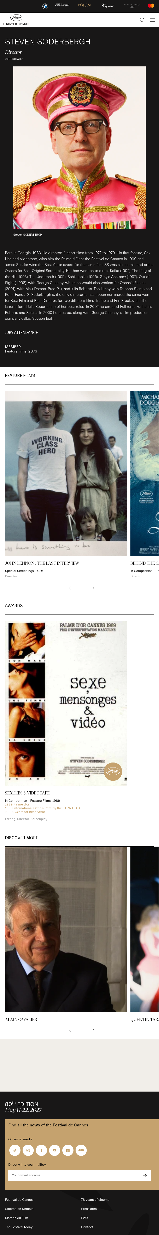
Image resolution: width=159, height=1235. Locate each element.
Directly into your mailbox (27, 1164)
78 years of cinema (95, 1200)
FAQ (84, 1218)
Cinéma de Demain (19, 1209)
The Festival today (19, 1227)
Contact (87, 1227)
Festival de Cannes (19, 1200)
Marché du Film (16, 1218)
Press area (89, 1209)
